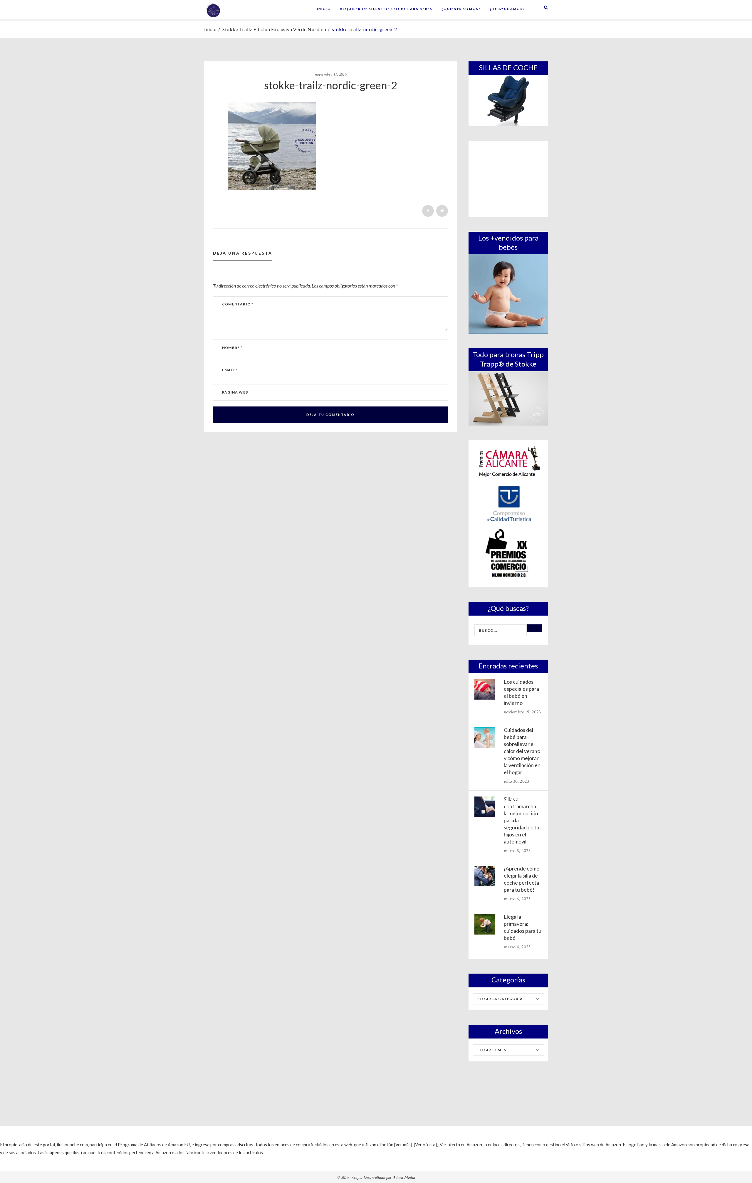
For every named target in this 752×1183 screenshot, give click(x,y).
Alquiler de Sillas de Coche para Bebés (386, 9)
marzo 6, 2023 (517, 899)
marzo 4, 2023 (517, 947)
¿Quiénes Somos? (461, 9)
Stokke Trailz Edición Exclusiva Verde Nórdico (274, 29)
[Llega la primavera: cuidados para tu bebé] (484, 924)
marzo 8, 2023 (517, 851)
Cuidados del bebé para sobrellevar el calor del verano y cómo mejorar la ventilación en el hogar (522, 751)
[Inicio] (213, 9)
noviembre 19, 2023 (522, 712)
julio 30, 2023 (516, 781)
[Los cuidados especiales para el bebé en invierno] (484, 689)
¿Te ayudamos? (507, 9)
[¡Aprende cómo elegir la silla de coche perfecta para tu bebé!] (484, 876)
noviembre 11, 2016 (330, 74)
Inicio (324, 9)
